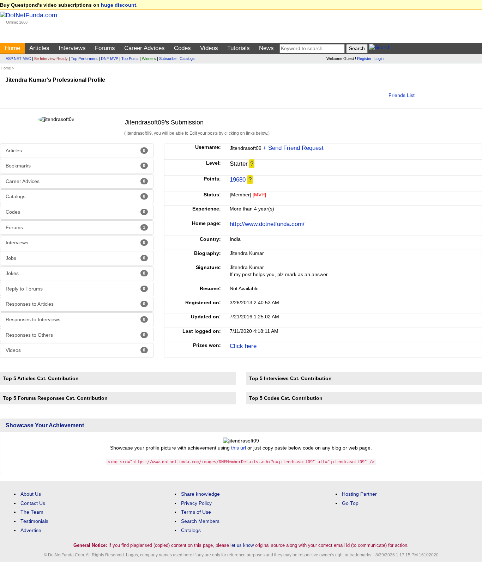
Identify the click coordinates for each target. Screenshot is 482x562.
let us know (242, 545)
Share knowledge (200, 494)
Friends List (401, 95)
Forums (105, 48)
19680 (238, 179)
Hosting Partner (359, 494)
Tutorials (238, 48)
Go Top (350, 503)
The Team (31, 512)
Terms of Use (196, 512)
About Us (30, 494)
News (266, 48)
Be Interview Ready (51, 58)
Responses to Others (75, 335)
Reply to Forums (75, 289)
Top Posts (130, 58)
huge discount (118, 5)
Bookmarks (75, 166)
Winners (149, 58)
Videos (209, 48)
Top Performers (84, 58)
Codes (182, 48)
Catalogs (187, 58)
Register (364, 58)
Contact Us (32, 503)
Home (12, 48)
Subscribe (167, 58)
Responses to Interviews (75, 319)
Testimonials (34, 521)
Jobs (75, 258)
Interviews (72, 48)
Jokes (75, 273)
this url (238, 448)
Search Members (200, 521)
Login (379, 58)
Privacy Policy (196, 503)
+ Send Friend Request (293, 148)
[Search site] (380, 48)
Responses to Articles (75, 304)
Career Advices (144, 48)
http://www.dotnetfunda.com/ (267, 224)
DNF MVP (109, 58)
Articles (39, 48)
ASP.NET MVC (18, 58)
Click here (243, 346)
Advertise (30, 530)
